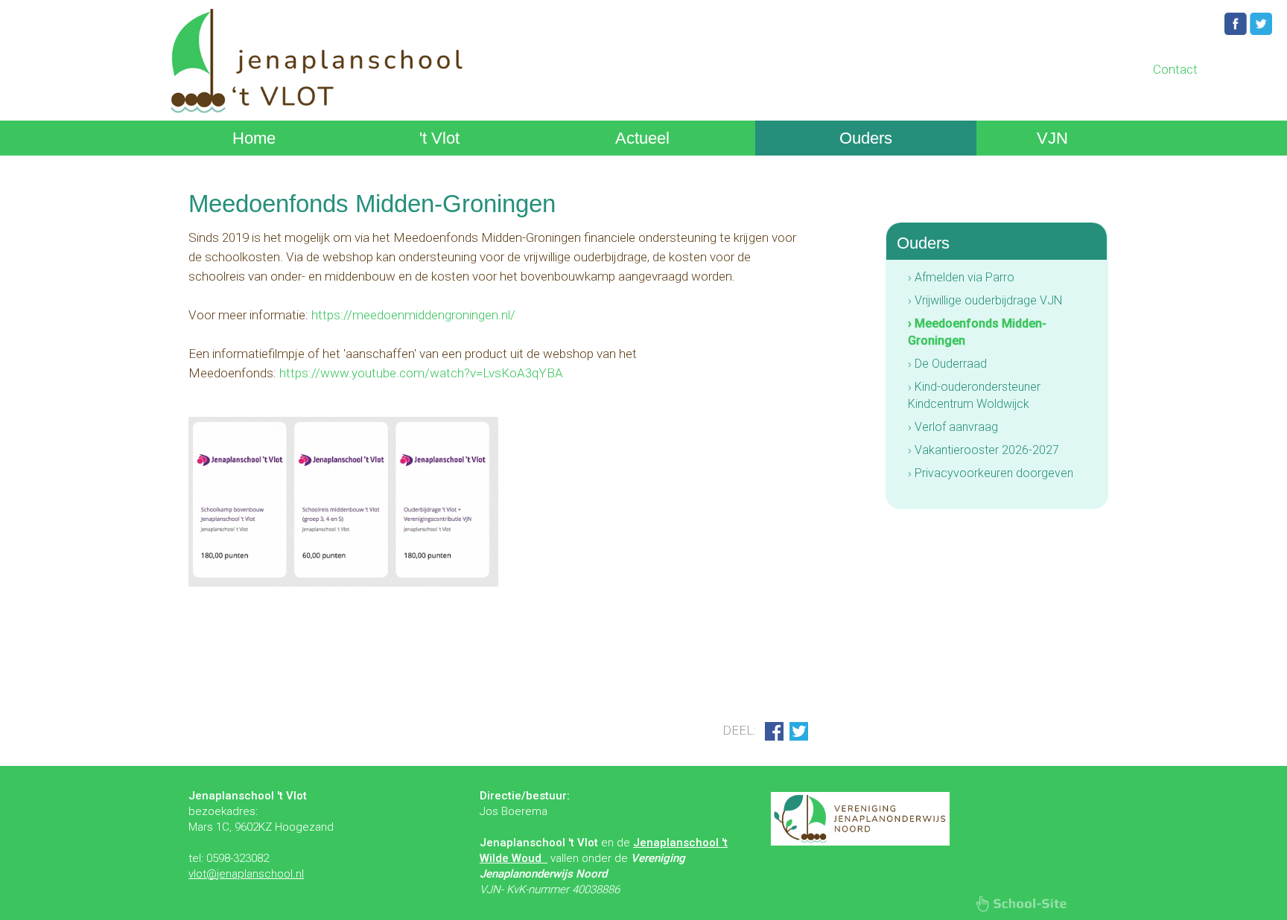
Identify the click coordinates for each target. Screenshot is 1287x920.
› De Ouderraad (947, 364)
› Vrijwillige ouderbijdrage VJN (985, 300)
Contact (1175, 69)
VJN (1052, 138)
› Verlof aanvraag (953, 427)
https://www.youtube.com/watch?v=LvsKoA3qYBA (421, 372)
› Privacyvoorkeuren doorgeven (990, 473)
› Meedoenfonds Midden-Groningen (977, 332)
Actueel (642, 138)
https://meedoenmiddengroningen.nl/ (413, 314)
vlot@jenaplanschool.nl (246, 874)
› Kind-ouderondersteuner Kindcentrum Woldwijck (974, 395)
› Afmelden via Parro (961, 277)
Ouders (865, 138)
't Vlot (439, 138)
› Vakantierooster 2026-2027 (983, 450)
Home (254, 138)
